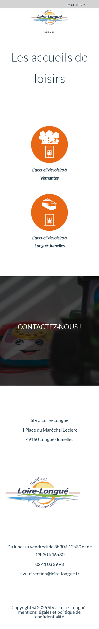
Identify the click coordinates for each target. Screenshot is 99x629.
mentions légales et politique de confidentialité (49, 614)
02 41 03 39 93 (76, 5)
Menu (49, 32)
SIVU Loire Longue (49, 17)
